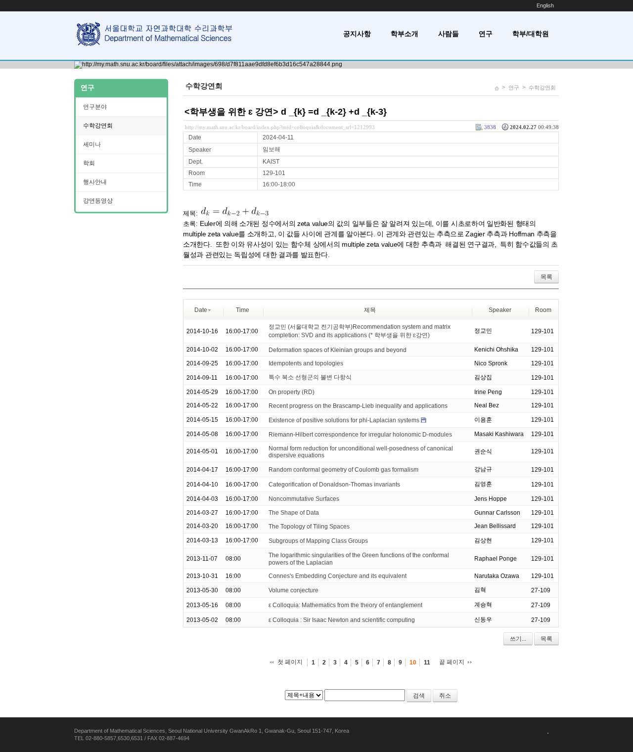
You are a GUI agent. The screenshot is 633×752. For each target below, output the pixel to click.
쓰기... (518, 638)
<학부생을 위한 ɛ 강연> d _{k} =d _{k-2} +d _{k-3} (285, 112)
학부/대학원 (530, 34)
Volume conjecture (293, 590)
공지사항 (357, 34)
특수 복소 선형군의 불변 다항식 (310, 377)
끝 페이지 (451, 662)
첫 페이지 (290, 662)
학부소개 (404, 34)
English (545, 5)
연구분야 (95, 106)
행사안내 (95, 181)
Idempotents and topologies (306, 363)
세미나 (92, 144)
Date (200, 310)
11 (427, 662)
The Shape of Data (294, 512)
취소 (445, 695)
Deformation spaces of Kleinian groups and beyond (338, 349)
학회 (89, 163)
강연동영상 (98, 200)
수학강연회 (542, 87)
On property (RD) (292, 392)
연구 (486, 34)
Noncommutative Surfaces (304, 498)
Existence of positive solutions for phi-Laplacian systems (344, 420)
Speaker (500, 310)
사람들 (448, 34)
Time (242, 310)
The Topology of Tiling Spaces (309, 526)
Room (543, 310)
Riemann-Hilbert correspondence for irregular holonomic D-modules (360, 434)
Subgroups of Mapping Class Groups (318, 540)
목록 (546, 276)
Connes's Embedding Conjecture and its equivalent (338, 576)
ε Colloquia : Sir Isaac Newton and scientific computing (342, 620)
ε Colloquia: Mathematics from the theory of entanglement (345, 605)
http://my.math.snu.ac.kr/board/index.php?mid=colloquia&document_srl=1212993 (280, 127)
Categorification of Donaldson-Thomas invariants (334, 484)
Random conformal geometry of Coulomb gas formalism (343, 469)
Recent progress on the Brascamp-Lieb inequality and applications (358, 405)
